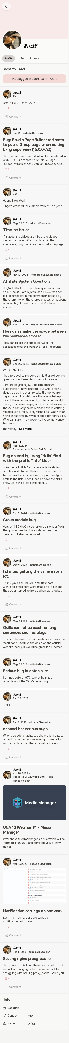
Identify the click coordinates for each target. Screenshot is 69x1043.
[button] (6, 6)
